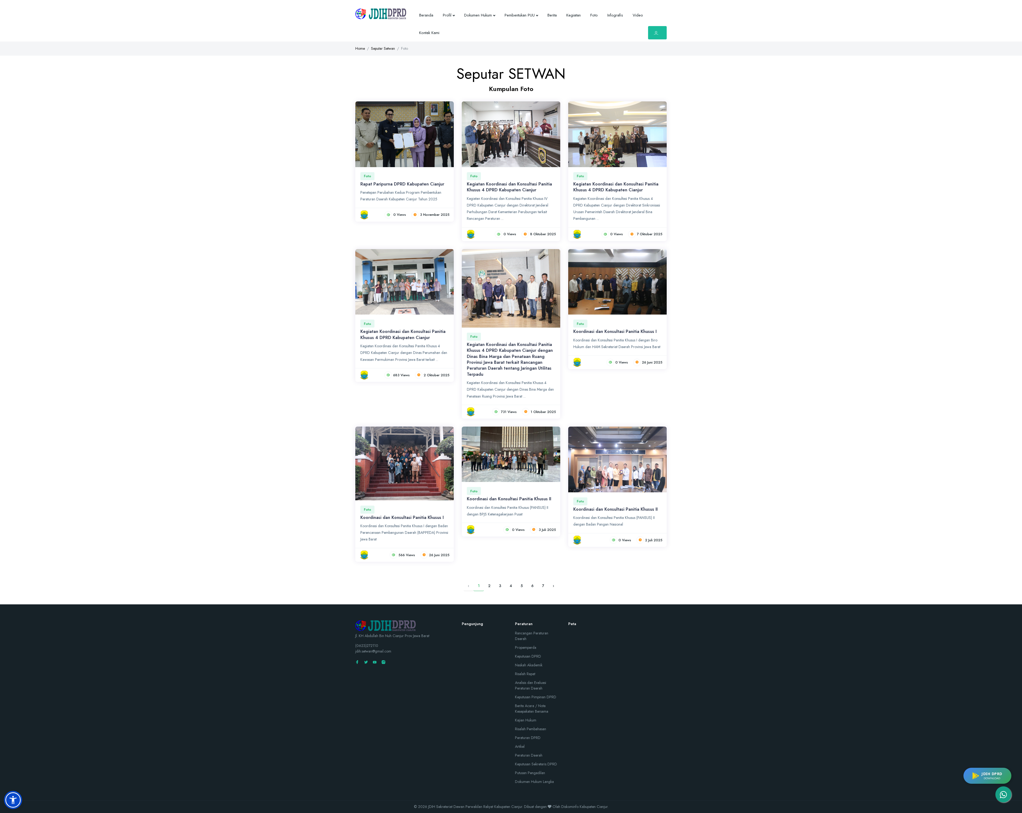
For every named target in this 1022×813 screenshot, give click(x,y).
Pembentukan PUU (520, 15)
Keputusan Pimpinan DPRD (535, 697)
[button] (13, 800)
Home (360, 48)
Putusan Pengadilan (530, 772)
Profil (447, 15)
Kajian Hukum (525, 720)
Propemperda (525, 647)
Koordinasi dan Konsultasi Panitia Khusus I (615, 331)
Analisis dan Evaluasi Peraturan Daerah (530, 685)
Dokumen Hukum (478, 15)
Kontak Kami (429, 33)
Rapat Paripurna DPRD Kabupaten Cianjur (402, 184)
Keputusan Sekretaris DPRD (536, 764)
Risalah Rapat (525, 673)
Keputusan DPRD (528, 656)
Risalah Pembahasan (530, 729)
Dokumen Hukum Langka (534, 781)
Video (638, 15)
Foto (594, 15)
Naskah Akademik (528, 665)
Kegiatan (573, 15)
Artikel (520, 746)
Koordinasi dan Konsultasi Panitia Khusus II (509, 499)
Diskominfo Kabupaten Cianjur (584, 806)
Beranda (426, 15)
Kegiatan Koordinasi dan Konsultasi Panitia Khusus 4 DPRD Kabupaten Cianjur (509, 187)
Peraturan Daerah (528, 755)
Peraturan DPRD (528, 737)
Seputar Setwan (383, 48)
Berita (552, 15)
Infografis (615, 15)
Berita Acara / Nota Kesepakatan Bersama (531, 708)
